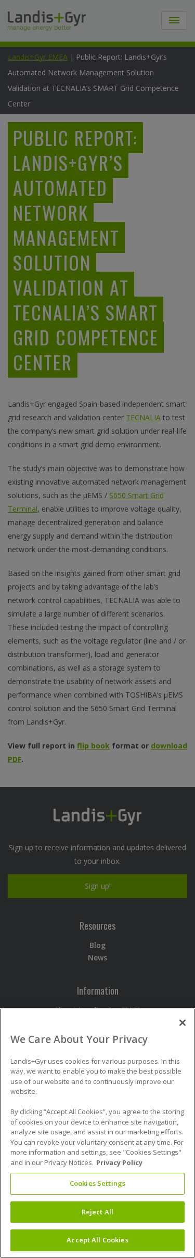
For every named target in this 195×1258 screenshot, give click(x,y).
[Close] (182, 1022)
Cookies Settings (97, 1183)
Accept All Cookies (97, 1239)
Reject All (97, 1211)
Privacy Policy (119, 1162)
